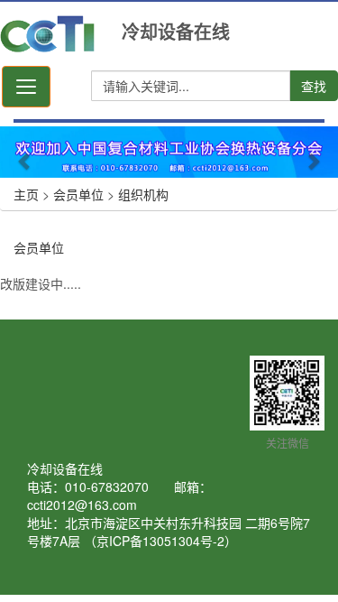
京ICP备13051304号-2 (160, 541)
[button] (25, 152)
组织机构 (143, 194)
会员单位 (78, 194)
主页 (26, 194)
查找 (313, 86)
